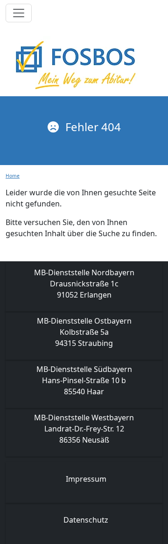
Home (13, 175)
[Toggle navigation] (19, 13)
